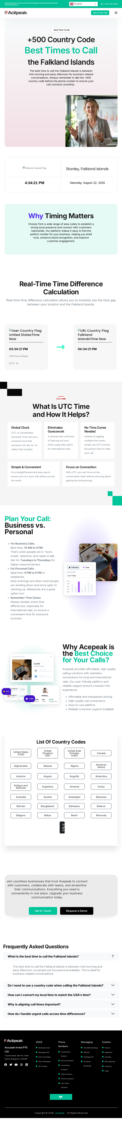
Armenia (74, 786)
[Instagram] (21, 1064)
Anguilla (74, 776)
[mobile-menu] (115, 12)
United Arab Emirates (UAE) (74, 753)
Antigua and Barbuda (21, 786)
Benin (74, 815)
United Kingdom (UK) (48, 753)
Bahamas (101, 796)
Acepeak (60, 1113)
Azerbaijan (74, 796)
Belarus (101, 806)
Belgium (20, 815)
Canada (101, 753)
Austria (48, 796)
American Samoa (101, 766)
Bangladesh (47, 806)
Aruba (101, 786)
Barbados (74, 806)
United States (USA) (20, 753)
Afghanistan (21, 765)
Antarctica (101, 776)
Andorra (20, 776)
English (77, 4)
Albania (47, 765)
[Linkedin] (26, 1064)
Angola (48, 776)
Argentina (47, 786)
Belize (47, 815)
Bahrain (21, 806)
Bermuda (101, 815)
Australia (21, 796)
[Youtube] (16, 1064)
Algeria (74, 765)
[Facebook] (6, 1064)
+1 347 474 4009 (110, 4)
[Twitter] (11, 1064)
